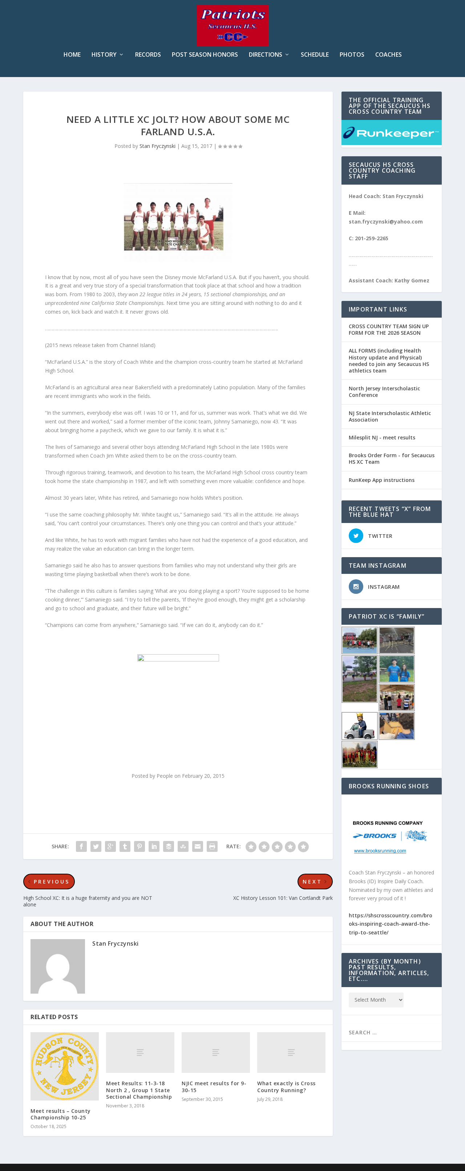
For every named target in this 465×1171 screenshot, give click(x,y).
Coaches (388, 55)
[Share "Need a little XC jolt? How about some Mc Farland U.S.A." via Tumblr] (125, 846)
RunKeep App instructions (382, 479)
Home (72, 55)
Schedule (315, 55)
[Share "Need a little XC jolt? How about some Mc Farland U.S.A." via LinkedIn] (154, 846)
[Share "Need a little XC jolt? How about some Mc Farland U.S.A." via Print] (212, 846)
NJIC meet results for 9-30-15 (214, 1086)
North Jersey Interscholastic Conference (384, 391)
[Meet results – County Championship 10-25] (65, 1066)
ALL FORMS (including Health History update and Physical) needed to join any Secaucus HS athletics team (389, 360)
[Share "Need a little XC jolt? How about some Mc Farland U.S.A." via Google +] (110, 846)
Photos (352, 55)
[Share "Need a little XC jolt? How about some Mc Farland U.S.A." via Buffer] (168, 846)
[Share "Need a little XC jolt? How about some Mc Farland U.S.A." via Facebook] (81, 846)
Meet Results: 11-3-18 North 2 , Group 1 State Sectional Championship (139, 1090)
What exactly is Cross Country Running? (286, 1086)
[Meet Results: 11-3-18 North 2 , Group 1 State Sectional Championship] (140, 1052)
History (104, 55)
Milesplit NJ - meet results (382, 437)
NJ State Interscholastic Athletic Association (390, 416)
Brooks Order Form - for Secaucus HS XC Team (391, 458)
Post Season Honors (205, 55)
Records (148, 55)
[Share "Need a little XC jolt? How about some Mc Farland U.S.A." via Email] (197, 846)
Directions (265, 55)
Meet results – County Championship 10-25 (61, 1114)
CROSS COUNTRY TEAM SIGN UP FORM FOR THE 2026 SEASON (389, 329)
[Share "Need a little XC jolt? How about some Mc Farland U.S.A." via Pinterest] (139, 846)
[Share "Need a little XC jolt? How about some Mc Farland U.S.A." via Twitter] (96, 846)
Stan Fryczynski (157, 145)
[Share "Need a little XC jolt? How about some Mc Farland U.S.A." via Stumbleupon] (183, 846)
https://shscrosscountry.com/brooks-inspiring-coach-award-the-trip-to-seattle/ (390, 924)
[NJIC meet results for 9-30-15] (216, 1052)
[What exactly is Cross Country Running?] (291, 1052)
